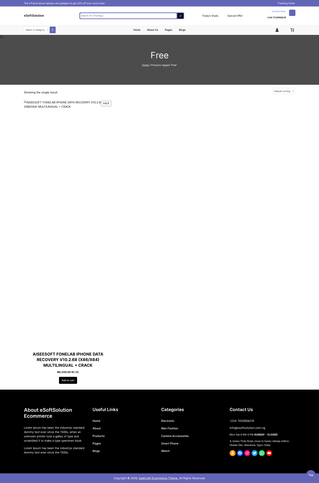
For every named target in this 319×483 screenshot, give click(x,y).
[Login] (276, 29)
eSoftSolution (34, 15)
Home (145, 65)
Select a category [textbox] (35, 29)
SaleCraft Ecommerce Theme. (159, 478)
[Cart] (292, 30)
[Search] (180, 15)
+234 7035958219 (276, 17)
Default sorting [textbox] (282, 91)
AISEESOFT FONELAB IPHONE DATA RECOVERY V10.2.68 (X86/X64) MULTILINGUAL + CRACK (68, 360)
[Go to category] (53, 30)
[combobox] (37, 30)
